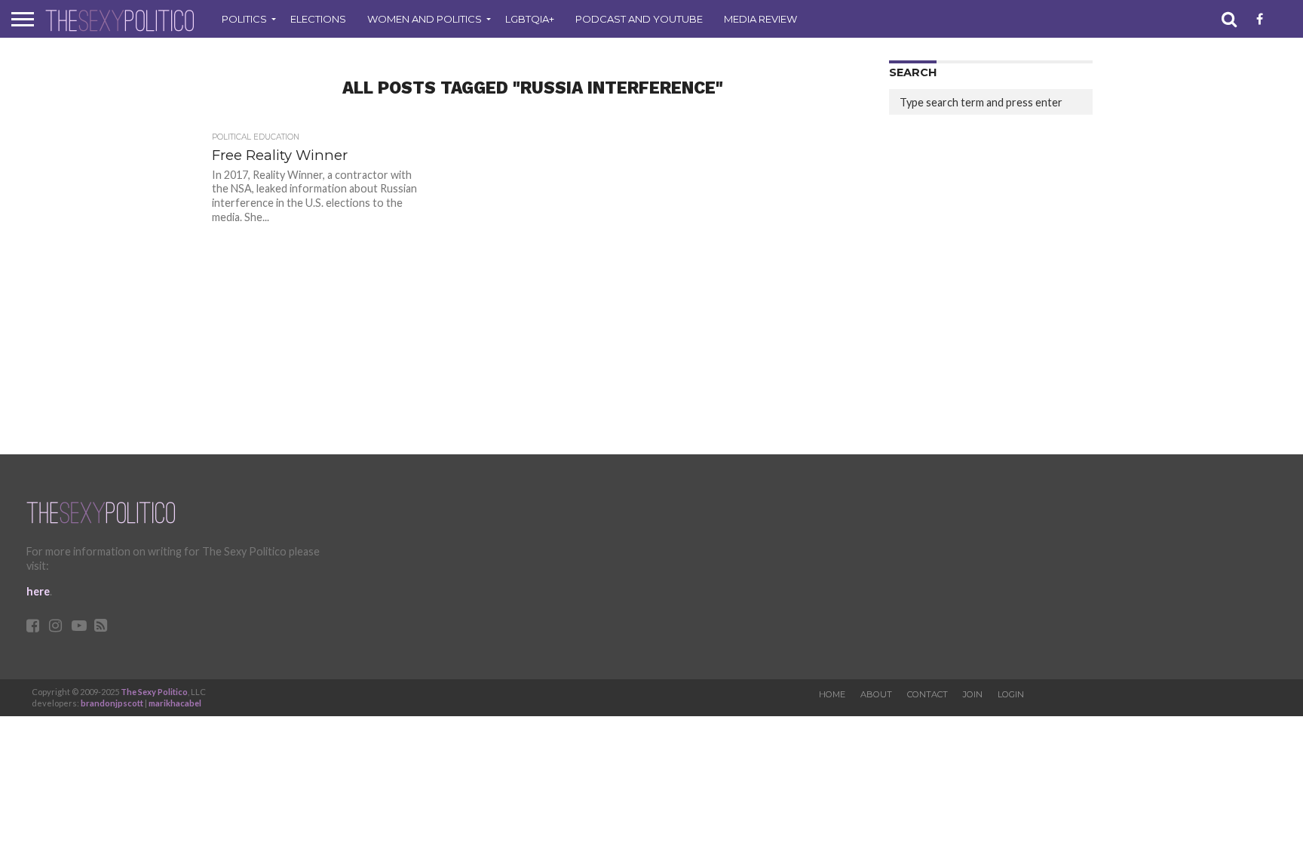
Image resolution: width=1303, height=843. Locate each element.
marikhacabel (175, 703)
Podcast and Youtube (639, 19)
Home (832, 694)
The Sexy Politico (154, 692)
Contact (927, 694)
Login (1011, 694)
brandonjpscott (112, 703)
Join (973, 694)
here (38, 591)
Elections (318, 19)
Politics (244, 19)
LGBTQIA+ (529, 19)
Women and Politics (424, 19)
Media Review (760, 19)
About (876, 694)
